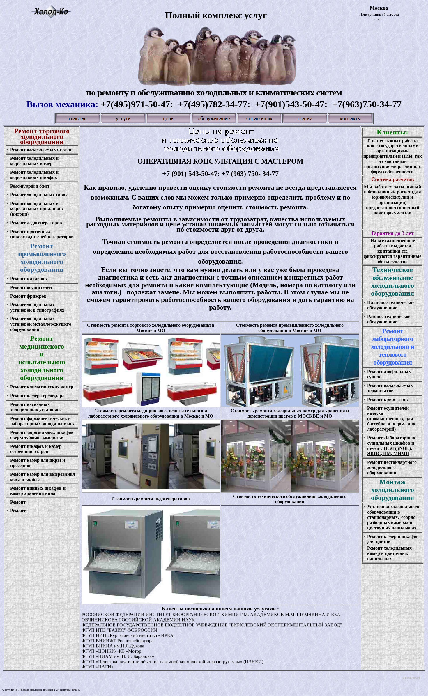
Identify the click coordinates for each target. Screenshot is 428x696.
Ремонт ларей (22, 186)
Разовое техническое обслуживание (388, 319)
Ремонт (18, 395)
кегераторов (61, 236)
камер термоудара (46, 395)
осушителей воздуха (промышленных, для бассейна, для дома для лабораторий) (391, 419)
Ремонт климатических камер (41, 386)
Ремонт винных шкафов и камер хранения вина (38, 491)
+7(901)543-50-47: (293, 104)
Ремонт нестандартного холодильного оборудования (392, 467)
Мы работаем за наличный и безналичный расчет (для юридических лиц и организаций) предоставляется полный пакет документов (392, 199)
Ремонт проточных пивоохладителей (30, 234)
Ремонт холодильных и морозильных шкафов (34, 175)
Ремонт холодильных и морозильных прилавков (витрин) (36, 208)
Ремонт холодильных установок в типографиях (37, 307)
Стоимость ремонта (151, 498)
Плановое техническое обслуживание (390, 305)
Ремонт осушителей (31, 287)
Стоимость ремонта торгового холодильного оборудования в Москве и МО (151, 328)
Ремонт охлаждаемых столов (40, 149)
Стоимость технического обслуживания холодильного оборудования (289, 499)
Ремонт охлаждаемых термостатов (390, 388)
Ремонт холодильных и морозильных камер (34, 161)
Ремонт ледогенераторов (36, 222)
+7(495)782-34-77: (216, 104)
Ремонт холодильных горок (39, 194)
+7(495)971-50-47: (139, 104)
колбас (32, 479)
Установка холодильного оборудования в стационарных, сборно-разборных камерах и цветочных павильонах (393, 517)
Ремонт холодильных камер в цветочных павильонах (389, 553)
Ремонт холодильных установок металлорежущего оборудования (40, 324)
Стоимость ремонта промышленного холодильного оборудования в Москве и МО (290, 328)
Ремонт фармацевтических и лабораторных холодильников (42, 421)
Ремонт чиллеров (28, 278)
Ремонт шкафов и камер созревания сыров (36, 449)
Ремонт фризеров (28, 296)
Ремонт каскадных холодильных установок (35, 407)
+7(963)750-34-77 (367, 104)
